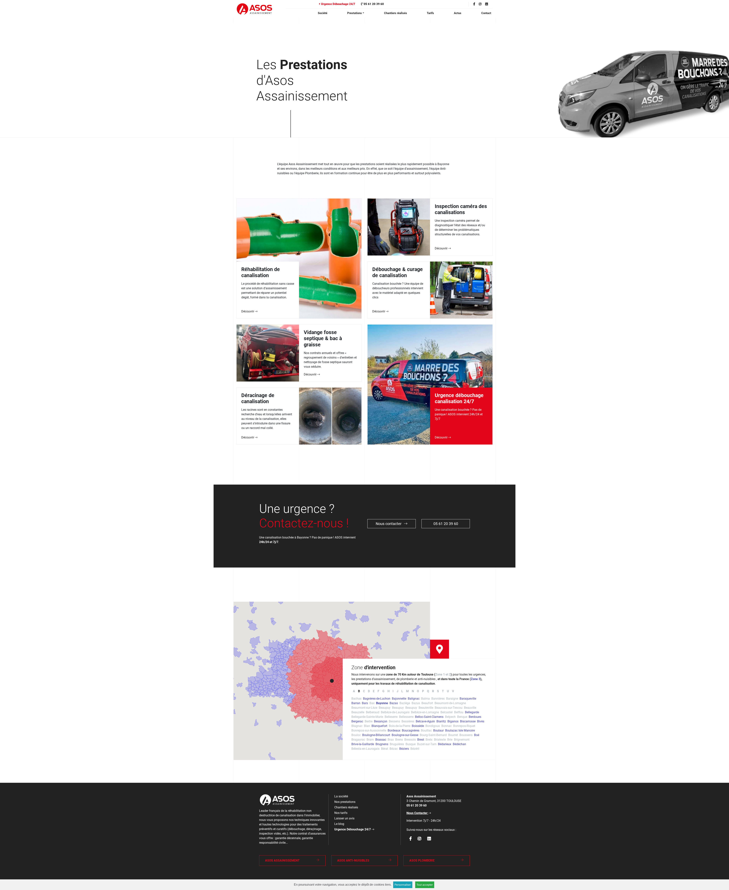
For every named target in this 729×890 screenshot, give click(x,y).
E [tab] (374, 691)
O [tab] (418, 691)
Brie (449, 739)
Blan (367, 726)
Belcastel (446, 712)
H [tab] (388, 691)
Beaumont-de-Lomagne (450, 703)
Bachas (356, 698)
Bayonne (382, 703)
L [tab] (402, 691)
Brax (391, 739)
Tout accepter (425, 884)
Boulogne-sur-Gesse (405, 735)
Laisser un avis (344, 818)
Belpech (450, 717)
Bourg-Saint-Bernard (433, 735)
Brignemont (461, 739)
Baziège (404, 703)
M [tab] (407, 691)
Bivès (480, 721)
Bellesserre (406, 717)
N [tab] (413, 691)
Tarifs (430, 13)
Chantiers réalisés (395, 13)
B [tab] (359, 691)
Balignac (414, 698)
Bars (365, 703)
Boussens (466, 735)
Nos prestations (344, 802)
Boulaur (438, 730)
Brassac (380, 739)
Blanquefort (379, 726)
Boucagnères (410, 730)
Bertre (368, 721)
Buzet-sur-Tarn (426, 744)
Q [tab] (428, 691)
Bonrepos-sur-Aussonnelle (368, 730)
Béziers (404, 748)
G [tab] (383, 691)
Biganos (452, 721)
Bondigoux (432, 726)
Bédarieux (444, 744)
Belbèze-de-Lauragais (395, 712)
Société (322, 13)
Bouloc (356, 735)
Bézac (394, 748)
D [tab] (369, 691)
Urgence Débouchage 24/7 (337, 4)
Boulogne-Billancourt (376, 735)
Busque (411, 744)
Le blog (339, 824)
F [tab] (378, 691)
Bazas (394, 703)
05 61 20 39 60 (373, 4)
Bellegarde (472, 712)
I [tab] (393, 691)
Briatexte (440, 739)
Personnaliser (402, 884)
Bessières (408, 721)
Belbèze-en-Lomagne (425, 712)
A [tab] (354, 691)
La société (341, 796)
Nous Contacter (417, 813)
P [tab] (423, 691)
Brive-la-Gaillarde (362, 744)
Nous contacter (389, 523)
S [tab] (438, 691)
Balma (425, 698)
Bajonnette (399, 698)
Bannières (438, 698)
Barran (355, 703)
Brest (420, 739)
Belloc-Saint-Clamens (429, 717)
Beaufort (427, 703)
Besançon (380, 721)
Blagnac (356, 726)
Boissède (418, 726)
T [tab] (443, 691)
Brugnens (382, 744)
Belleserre (391, 717)
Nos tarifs (340, 813)
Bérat (384, 748)
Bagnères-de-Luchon (376, 698)
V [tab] (453, 691)
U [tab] (448, 691)
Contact (486, 13)
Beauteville (426, 707)
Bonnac (446, 726)
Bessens (394, 721)
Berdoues (475, 717)
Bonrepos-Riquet (464, 726)
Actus (457, 13)
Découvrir (248, 311)
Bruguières (397, 744)
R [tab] (433, 691)
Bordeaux (394, 730)
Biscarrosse (468, 721)
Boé (476, 735)
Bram (370, 739)
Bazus (416, 703)
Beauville (470, 707)
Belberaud (372, 712)
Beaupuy (385, 707)
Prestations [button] (354, 13)
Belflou (458, 712)
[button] (332, 681)
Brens (399, 739)
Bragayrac (358, 739)
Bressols (410, 739)
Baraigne (452, 698)
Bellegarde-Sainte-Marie (367, 717)
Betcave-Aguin (425, 721)
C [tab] (364, 691)
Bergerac (357, 721)
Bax (372, 703)
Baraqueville (468, 698)
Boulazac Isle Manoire (460, 730)
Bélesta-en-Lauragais (365, 748)
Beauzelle (357, 712)
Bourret (453, 735)
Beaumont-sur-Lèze (364, 707)
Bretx (429, 739)
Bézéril (414, 748)
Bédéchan (459, 744)
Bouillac (426, 730)
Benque (462, 717)
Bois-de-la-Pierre (399, 726)
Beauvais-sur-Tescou (448, 707)
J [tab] (397, 691)
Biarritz (441, 721)
